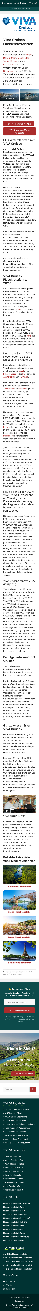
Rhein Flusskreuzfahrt (13, 1156)
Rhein (29, 54)
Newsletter (15, 1297)
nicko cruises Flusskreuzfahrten (18, 1269)
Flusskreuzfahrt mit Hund (15, 1120)
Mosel (20, 58)
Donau (6, 58)
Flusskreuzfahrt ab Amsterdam (16, 1203)
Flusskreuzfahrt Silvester (15, 1132)
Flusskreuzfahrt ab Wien (13, 1240)
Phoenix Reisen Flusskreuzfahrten (19, 1261)
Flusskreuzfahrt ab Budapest (15, 1214)
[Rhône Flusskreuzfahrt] (19, 908)
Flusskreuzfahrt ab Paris (13, 1229)
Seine (6, 61)
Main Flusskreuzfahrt (13, 1179)
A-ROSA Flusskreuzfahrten (16, 1254)
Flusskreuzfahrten (11, 972)
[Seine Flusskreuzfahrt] (19, 959)
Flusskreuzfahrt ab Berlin (14, 1211)
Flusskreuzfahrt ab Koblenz (15, 1222)
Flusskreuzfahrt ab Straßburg (16, 1237)
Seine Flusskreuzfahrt (19, 962)
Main (13, 58)
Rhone (13, 61)
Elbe (27, 58)
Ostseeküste (9, 64)
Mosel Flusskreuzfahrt (14, 1182)
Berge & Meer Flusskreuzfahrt (17, 1143)
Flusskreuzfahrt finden (23, 1074)
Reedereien (23, 972)
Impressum (26, 1297)
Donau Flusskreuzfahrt (14, 1160)
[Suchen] (33, 1089)
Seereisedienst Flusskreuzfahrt (18, 1139)
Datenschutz (19, 1301)
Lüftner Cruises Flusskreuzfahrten (19, 1265)
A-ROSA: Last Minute (13, 1113)
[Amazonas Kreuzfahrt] (19, 883)
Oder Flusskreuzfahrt (13, 1190)
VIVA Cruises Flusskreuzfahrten (18, 1258)
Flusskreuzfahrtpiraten (14, 3)
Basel (21, 371)
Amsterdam (8, 377)
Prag (24, 374)
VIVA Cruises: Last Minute (15, 1117)
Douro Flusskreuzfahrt (14, 1164)
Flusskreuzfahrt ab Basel (14, 1207)
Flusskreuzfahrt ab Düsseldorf (16, 1218)
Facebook (10, 1281)
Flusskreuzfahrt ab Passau (15, 1233)
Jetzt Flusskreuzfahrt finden (18, 124)
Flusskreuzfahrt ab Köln (13, 1226)
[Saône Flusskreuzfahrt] (19, 934)
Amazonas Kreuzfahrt (19, 886)
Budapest (22, 388)
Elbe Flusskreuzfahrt (13, 1186)
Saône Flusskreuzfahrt (19, 937)
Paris (20, 309)
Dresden (15, 374)
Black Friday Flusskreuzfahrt (16, 1135)
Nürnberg (24, 377)
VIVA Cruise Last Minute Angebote (19, 131)
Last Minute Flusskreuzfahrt (16, 1109)
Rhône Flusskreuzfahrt (19, 912)
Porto (5, 427)
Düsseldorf (8, 71)
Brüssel (6, 374)
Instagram (10, 1289)
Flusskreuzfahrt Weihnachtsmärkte (19, 1124)
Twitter (9, 1285)
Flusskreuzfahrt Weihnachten (17, 1128)
